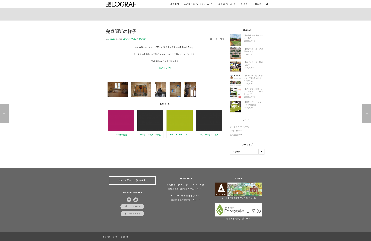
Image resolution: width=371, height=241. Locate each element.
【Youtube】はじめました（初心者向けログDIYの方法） (253, 78)
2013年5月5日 (129, 38)
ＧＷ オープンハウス (208, 134)
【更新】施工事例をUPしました (254, 36)
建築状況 (143, 38)
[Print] (211, 39)
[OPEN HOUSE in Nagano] (180, 120)
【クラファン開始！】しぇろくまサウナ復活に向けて (253, 91)
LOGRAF (112, 38)
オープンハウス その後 (150, 134)
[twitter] (135, 199)
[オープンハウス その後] (150, 120)
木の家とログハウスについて (198, 4)
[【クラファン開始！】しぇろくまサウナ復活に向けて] (235, 93)
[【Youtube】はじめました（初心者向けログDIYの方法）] (235, 80)
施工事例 (174, 4)
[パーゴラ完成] (121, 120)
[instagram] (129, 199)
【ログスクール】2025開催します (253, 50)
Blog (244, 4)
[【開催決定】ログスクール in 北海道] (235, 106)
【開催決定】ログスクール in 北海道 (253, 103)
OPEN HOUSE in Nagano (180, 134)
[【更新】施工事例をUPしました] (235, 40)
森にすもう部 (236, 126)
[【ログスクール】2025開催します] (235, 53)
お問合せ (257, 4)
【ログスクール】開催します (253, 63)
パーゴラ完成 (121, 134)
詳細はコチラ (165, 68)
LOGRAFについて (227, 4)
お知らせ (234, 130)
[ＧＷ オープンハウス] (209, 120)
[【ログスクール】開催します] (235, 66)
